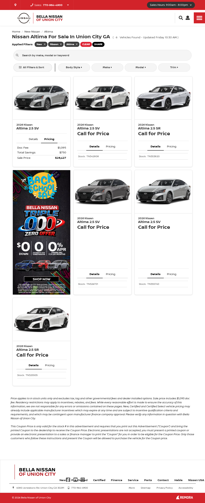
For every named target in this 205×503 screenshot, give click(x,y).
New (62, 480)
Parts (148, 480)
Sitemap (146, 487)
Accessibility (186, 487)
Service (133, 480)
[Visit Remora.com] (184, 498)
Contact (163, 480)
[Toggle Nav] (199, 17)
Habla (178, 480)
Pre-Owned (79, 480)
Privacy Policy (165, 487)
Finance (116, 480)
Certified (99, 480)
